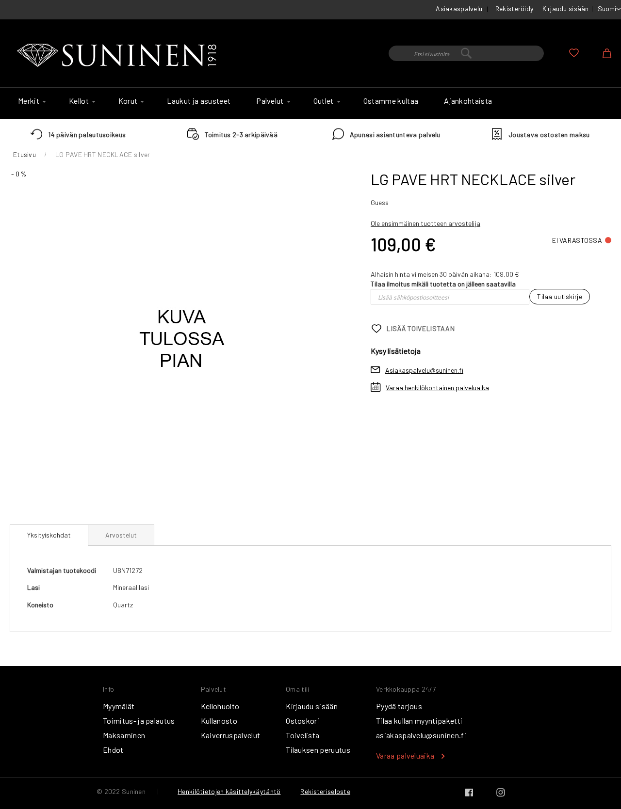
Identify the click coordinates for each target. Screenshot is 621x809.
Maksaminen (124, 735)
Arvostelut (121, 535)
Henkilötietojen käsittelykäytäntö (229, 791)
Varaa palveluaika (405, 755)
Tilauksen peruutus (318, 749)
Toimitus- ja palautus (139, 720)
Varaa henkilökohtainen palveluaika (437, 387)
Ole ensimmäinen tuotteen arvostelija (425, 223)
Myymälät (119, 706)
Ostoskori (302, 720)
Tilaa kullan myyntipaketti (419, 720)
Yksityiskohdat (49, 535)
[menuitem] (30, 100)
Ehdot (113, 749)
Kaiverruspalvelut (230, 735)
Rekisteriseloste (325, 791)
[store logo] (119, 56)
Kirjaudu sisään (565, 8)
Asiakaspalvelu (459, 8)
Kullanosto (219, 720)
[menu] (310, 103)
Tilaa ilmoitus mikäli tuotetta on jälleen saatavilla (443, 284)
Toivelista (302, 735)
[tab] (49, 535)
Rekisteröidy (514, 8)
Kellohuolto (220, 706)
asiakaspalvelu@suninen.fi (421, 735)
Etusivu (24, 154)
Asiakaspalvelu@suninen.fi (424, 370)
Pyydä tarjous (399, 706)
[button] (609, 9)
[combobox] (466, 53)
